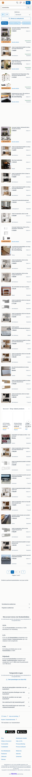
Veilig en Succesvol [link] (6, 741)
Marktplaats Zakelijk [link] (21, 738)
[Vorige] (8, 572)
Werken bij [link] (18, 751)
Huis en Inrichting (14, 23)
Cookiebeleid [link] (4, 746)
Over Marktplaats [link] (5, 751)
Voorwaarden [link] (4, 744)
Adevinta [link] (18, 753)
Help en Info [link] (19, 741)
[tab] (3, 14)
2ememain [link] (19, 756)
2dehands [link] (3, 756)
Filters (5, 23)
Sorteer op (17, 12)
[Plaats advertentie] (28, 2)
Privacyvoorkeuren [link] (21, 746)
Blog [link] (2, 738)
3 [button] (19, 572)
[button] (20, 2)
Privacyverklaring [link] (20, 744)
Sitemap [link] (3, 759)
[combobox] (13, 7)
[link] (3, 2)
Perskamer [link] (4, 753)
